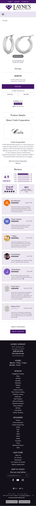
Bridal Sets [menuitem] (18, 396)
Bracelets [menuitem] (18, 380)
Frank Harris (15, 286)
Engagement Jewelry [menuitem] (18, 374)
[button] (10, 1)
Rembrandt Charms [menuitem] (18, 445)
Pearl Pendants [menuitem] (18, 399)
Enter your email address (18, 472)
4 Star (15, 176)
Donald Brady (15, 254)
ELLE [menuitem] (18, 429)
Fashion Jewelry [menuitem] (18, 390)
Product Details (18, 115)
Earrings (5, 20)
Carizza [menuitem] (18, 420)
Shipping (10, 94)
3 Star (15, 177)
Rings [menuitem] (18, 376)
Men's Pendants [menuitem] (18, 406)
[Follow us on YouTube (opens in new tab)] (18, 480)
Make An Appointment (18, 464)
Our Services (18, 457)
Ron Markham (15, 201)
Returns (26, 94)
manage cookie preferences (16, 497)
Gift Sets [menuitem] (18, 408)
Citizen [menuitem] (18, 427)
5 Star (15, 174)
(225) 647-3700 (18, 62)
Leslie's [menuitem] (18, 438)
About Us (18, 455)
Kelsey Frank (15, 306)
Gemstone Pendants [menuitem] (18, 403)
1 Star (15, 181)
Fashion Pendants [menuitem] (18, 412)
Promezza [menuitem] (18, 441)
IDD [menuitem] (18, 431)
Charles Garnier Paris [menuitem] (18, 425)
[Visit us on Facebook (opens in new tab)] (13, 480)
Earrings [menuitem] (18, 378)
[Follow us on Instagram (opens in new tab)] (23, 480)
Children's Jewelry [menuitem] (18, 394)
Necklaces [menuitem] (18, 383)
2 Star (15, 179)
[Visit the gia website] (15, 488)
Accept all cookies (24, 501)
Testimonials (18, 460)
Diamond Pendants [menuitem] (18, 401)
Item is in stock (18, 103)
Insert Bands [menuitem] (18, 410)
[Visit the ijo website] (21, 488)
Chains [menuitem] (18, 387)
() (31, 174)
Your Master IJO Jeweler (18, 462)
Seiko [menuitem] (18, 447)
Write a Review (18, 331)
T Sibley (14, 236)
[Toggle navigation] (3, 14)
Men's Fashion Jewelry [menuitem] (18, 392)
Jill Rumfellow (15, 269)
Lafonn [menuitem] (18, 436)
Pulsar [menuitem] (18, 443)
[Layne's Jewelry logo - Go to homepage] (18, 7)
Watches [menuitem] (18, 385)
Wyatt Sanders (16, 219)
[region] (18, 42)
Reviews (18, 169)
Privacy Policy (25, 495)
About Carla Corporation (18, 120)
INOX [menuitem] (18, 434)
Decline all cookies (11, 501)
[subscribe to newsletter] (26, 475)
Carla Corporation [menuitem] (18, 422)
